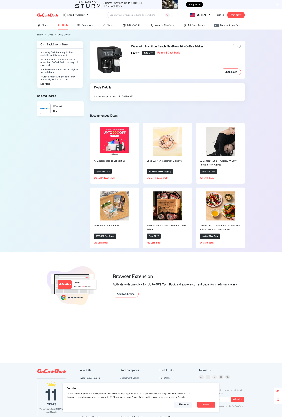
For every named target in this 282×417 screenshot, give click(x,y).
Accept (206, 404)
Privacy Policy (138, 397)
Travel (110, 25)
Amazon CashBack (164, 25)
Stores (45, 25)
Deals (65, 25)
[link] (40, 35)
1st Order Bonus (196, 25)
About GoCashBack (90, 378)
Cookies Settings (183, 404)
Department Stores (129, 378)
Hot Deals (164, 378)
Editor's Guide (134, 25)
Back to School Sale (227, 25)
